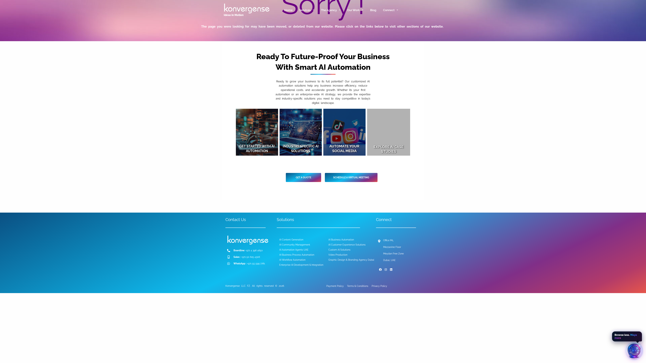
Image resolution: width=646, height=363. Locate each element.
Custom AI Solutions (339, 249)
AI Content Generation (291, 239)
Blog (373, 10)
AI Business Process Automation (296, 254)
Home (288, 10)
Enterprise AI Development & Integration (301, 265)
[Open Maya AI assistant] (634, 351)
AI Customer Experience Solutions (347, 244)
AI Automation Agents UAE (294, 249)
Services (305, 10)
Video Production (337, 254)
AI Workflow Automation (292, 259)
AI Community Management (294, 244)
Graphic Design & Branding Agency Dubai (351, 259)
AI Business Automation (341, 239)
